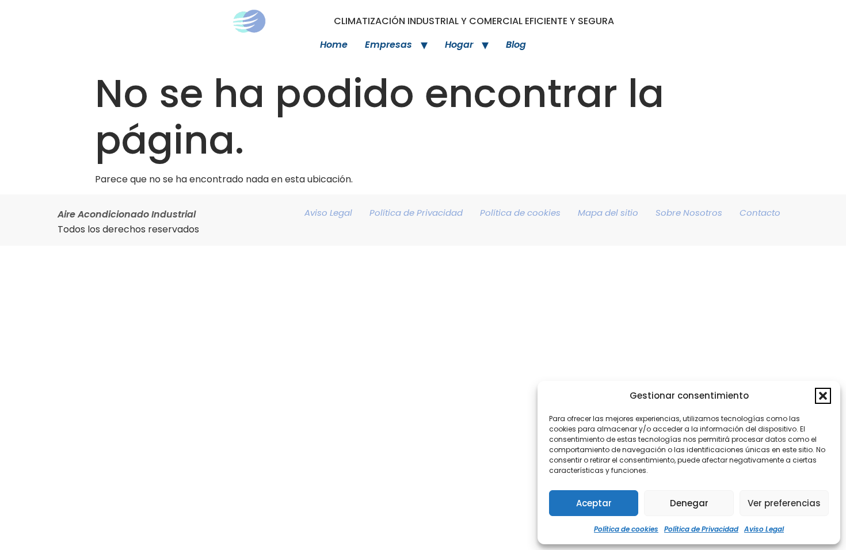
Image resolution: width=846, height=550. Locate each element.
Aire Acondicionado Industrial (127, 214)
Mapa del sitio (608, 213)
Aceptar (594, 503)
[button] (823, 396)
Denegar (689, 503)
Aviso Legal (764, 529)
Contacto (760, 213)
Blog (516, 44)
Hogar (459, 44)
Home (334, 44)
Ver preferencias (784, 503)
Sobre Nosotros (689, 213)
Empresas (388, 44)
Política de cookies (626, 529)
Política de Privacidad (701, 529)
